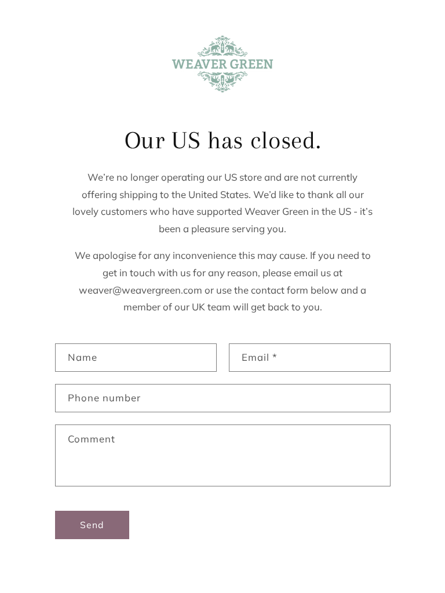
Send (92, 524)
